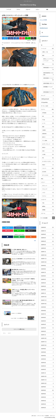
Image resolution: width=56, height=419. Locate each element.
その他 (47, 154)
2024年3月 (47, 328)
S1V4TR (47, 171)
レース (47, 123)
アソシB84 (47, 140)
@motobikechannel (44, 36)
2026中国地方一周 (48, 83)
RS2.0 (47, 164)
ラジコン (47, 109)
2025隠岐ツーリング (48, 87)
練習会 (47, 206)
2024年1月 (47, 334)
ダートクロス (47, 175)
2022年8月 (47, 390)
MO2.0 (47, 147)
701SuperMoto (47, 102)
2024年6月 (47, 317)
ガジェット (47, 185)
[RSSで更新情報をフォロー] (30, 237)
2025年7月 (47, 272)
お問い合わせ (34, 415)
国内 (47, 64)
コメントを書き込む (19, 329)
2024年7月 (47, 314)
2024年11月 (47, 300)
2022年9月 (47, 386)
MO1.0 (47, 137)
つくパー (47, 168)
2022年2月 (47, 407)
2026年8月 (47, 227)
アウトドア (47, 189)
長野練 (47, 209)
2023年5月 (47, 359)
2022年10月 (47, 383)
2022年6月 (47, 393)
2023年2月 (47, 369)
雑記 (47, 178)
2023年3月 (47, 366)
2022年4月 (47, 400)
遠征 (47, 126)
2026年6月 (47, 234)
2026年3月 (47, 244)
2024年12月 (47, 296)
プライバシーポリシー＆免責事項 (43, 415)
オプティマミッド (47, 144)
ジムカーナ (47, 199)
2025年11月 (47, 258)
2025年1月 (47, 293)
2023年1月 (47, 373)
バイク (47, 192)
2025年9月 (47, 265)
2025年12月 (47, 255)
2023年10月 (47, 345)
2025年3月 (47, 286)
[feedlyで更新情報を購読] (19, 237)
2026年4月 (47, 241)
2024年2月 (47, 331)
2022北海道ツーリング (48, 78)
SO (47, 116)
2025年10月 (47, 262)
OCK (47, 151)
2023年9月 (47, 348)
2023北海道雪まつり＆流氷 (48, 73)
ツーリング (47, 48)
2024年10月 (47, 303)
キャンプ (47, 95)
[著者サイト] (7, 237)
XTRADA (47, 112)
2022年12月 (47, 376)
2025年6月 (47, 276)
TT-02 (47, 119)
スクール (47, 213)
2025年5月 (47, 279)
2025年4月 (47, 282)
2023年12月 (47, 338)
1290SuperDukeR (47, 99)
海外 (47, 55)
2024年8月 (47, 310)
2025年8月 (47, 269)
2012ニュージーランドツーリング (48, 59)
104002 (47, 130)
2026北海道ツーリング (48, 68)
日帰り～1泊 (47, 52)
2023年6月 (47, 355)
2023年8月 (47, 352)
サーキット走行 (47, 106)
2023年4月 (47, 362)
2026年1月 (47, 251)
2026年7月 (47, 231)
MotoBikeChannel (44, 28)
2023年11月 (47, 341)
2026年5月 (47, 237)
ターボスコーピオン (47, 161)
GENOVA (47, 133)
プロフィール (52, 415)
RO (47, 157)
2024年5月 (47, 321)
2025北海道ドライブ (48, 92)
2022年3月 (47, 404)
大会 (47, 203)
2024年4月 (47, 324)
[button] (53, 217)
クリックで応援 (43, 19)
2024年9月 (47, 307)
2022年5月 (47, 397)
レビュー (47, 182)
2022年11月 (47, 379)
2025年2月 (47, 289)
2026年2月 (47, 248)
